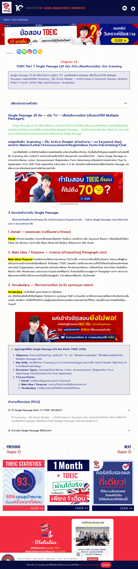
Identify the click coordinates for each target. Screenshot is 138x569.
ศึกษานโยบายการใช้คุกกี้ (89, 564)
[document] (69, 284)
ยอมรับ (106, 564)
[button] (78, 554)
